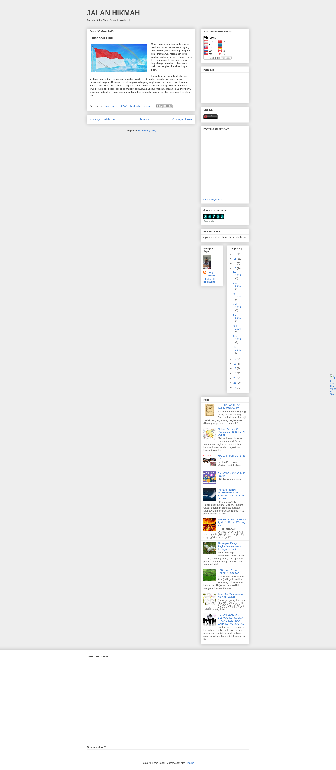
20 (235, 378)
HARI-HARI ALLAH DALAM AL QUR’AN (229, 571)
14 (235, 263)
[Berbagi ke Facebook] (167, 106)
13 (235, 258)
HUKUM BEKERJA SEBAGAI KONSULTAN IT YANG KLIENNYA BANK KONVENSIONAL (231, 619)
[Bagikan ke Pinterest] (171, 106)
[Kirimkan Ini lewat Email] (157, 106)
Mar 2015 (237, 284)
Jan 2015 (237, 274)
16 (235, 359)
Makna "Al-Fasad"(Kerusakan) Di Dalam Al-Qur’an (232, 432)
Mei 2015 (237, 306)
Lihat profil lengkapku (209, 280)
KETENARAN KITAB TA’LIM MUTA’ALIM (229, 407)
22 (235, 387)
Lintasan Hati (101, 38)
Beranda (144, 119)
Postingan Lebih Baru (103, 119)
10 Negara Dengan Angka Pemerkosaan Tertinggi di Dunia (229, 546)
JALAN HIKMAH (113, 13)
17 (235, 363)
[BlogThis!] (161, 106)
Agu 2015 (237, 327)
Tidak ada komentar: (140, 106)
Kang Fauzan (211, 273)
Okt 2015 (237, 348)
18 (235, 368)
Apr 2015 (237, 295)
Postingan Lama (182, 119)
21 (235, 382)
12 (235, 254)
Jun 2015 (237, 316)
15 (235, 268)
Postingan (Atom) (147, 130)
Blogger (189, 763)
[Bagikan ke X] (164, 106)
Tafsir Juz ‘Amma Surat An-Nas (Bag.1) (230, 595)
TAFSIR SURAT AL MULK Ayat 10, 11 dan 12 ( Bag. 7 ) (232, 522)
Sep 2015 (237, 338)
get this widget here (212, 199)
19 (235, 373)
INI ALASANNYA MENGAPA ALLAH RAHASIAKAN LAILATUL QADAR (231, 494)
